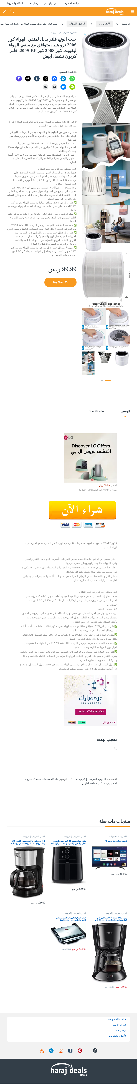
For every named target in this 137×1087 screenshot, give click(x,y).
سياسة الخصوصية (71, 3)
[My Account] (5, 11)
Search (12, 11)
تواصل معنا (34, 3)
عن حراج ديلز (51, 3)
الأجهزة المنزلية (77, 23)
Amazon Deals (50, 779)
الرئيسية (125, 23)
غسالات (103, 783)
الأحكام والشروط (15, 3)
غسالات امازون (89, 783)
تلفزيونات (113, 836)
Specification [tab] (97, 411)
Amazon (38, 779)
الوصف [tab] (125, 411)
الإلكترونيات (104, 23)
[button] (85, 35)
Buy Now (58, 282)
